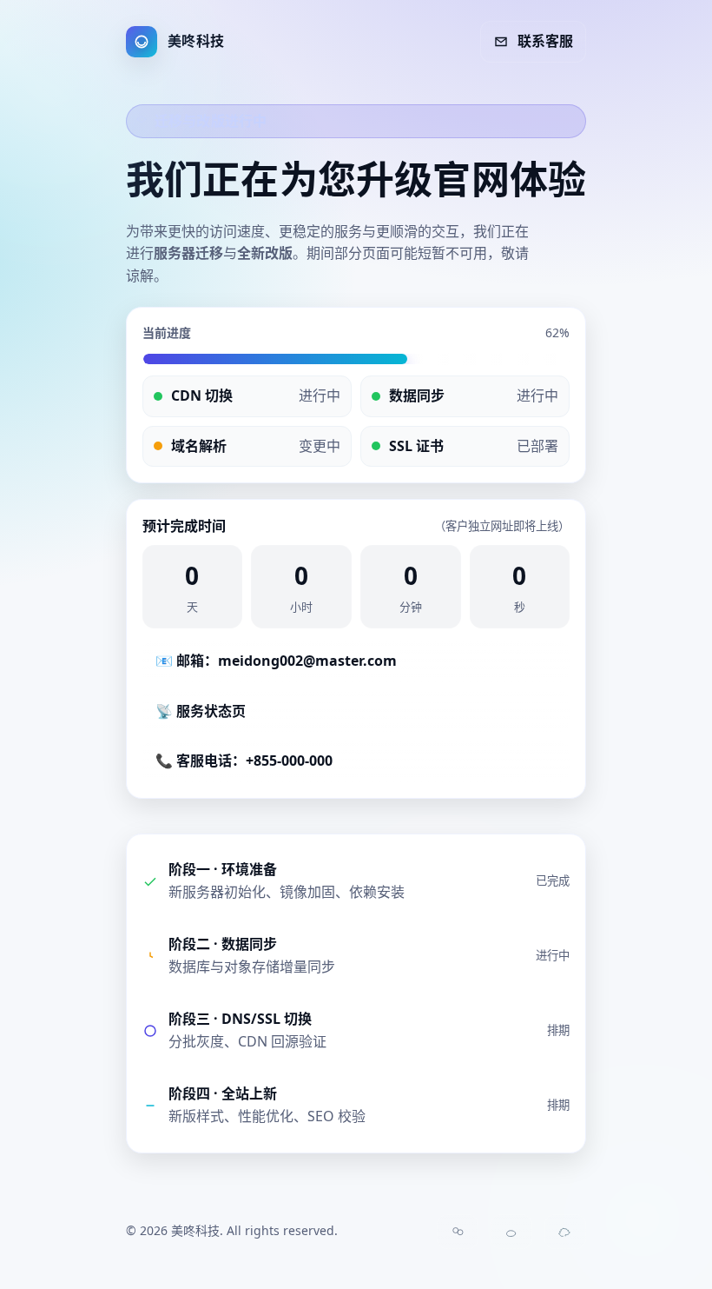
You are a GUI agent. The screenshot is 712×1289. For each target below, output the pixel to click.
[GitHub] (565, 1231)
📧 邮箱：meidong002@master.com (276, 660)
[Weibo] (511, 1231)
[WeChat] (457, 1231)
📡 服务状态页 (200, 711)
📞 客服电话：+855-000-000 (244, 760)
